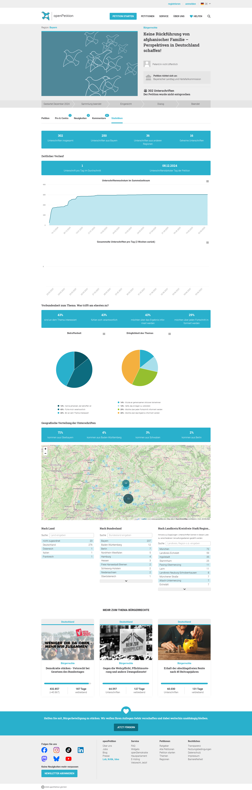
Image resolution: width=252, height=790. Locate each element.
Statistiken (117, 118)
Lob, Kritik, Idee (111, 759)
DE (206, 3)
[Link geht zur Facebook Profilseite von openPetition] (44, 749)
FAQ (133, 745)
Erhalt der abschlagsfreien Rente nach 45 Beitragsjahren (184, 669)
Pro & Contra (61, 117)
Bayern (53, 27)
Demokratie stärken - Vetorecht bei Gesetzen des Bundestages (68, 669)
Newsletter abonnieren (59, 773)
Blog (105, 752)
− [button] (45, 453)
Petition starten (123, 16)
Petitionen (148, 16)
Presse (106, 756)
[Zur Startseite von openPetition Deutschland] (57, 16)
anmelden (190, 3)
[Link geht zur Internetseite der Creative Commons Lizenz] (43, 786)
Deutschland (67, 621)
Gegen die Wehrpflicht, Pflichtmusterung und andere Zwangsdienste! (126, 669)
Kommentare (99, 117)
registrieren (174, 3)
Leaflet (144, 519)
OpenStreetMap (182, 519)
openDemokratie (139, 752)
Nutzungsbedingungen (199, 749)
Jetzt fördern (126, 727)
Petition (45, 118)
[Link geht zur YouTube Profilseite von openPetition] (68, 758)
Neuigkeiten (80, 117)
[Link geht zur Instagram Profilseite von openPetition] (56, 749)
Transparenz (194, 745)
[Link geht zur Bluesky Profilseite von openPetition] (56, 758)
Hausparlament (139, 756)
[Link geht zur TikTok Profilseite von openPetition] (68, 749)
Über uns (107, 745)
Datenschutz (194, 752)
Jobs (105, 749)
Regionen (164, 759)
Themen (164, 756)
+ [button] (45, 449)
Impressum (194, 756)
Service (163, 16)
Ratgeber (164, 745)
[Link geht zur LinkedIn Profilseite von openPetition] (81, 749)
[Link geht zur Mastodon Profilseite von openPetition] (44, 758)
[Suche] (209, 16)
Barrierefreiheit (195, 759)
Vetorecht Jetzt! (139, 762)
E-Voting (135, 759)
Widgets (135, 749)
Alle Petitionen (167, 749)
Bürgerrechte (150, 27)
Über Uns (178, 16)
